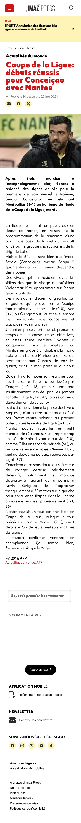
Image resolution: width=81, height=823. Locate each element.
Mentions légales (21, 798)
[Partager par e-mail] (8, 103)
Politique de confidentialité (27, 808)
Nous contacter (20, 788)
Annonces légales (23, 763)
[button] (9, 8)
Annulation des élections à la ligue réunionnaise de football (31, 27)
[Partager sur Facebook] (18, 103)
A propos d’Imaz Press (25, 782)
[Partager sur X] (28, 103)
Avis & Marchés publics (27, 768)
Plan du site (18, 793)
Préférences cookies (24, 803)
